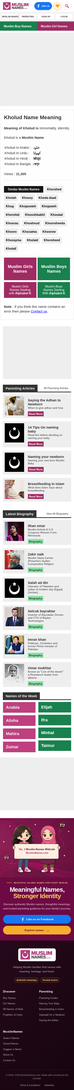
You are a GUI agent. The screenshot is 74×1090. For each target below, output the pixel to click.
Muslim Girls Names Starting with (20, 290)
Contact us (39, 311)
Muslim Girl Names (54, 26)
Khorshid (12, 214)
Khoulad (56, 214)
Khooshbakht (35, 214)
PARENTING (28, 16)
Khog (10, 206)
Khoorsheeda (55, 223)
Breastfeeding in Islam (51, 1009)
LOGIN (64, 16)
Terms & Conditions (30, 1085)
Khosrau (12, 223)
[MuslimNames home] (37, 954)
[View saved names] (57, 6)
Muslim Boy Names (17, 26)
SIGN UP (46, 16)
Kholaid (32, 240)
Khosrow (49, 231)
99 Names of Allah (13, 1009)
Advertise (49, 1085)
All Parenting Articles (56, 388)
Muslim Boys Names (54, 269)
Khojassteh (28, 206)
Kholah (11, 197)
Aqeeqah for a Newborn (52, 1014)
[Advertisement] (37, 69)
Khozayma (13, 240)
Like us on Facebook (40, 919)
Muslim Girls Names (20, 269)
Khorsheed (52, 240)
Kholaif (11, 248)
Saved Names (11, 1043)
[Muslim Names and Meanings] (16, 6)
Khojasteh (49, 206)
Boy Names (9, 998)
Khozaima (29, 231)
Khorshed (54, 189)
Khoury (27, 197)
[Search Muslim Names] (67, 6)
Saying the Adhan (48, 1020)
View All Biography (57, 513)
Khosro (11, 231)
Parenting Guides (48, 998)
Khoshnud (31, 223)
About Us (8, 1054)
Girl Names (9, 1003)
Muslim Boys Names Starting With (53, 290)
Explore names (37, 930)
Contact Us (9, 1060)
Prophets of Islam (13, 1014)
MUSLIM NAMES (10, 16)
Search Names (11, 1038)
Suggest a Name (12, 1049)
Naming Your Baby (49, 1003)
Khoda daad (47, 197)
